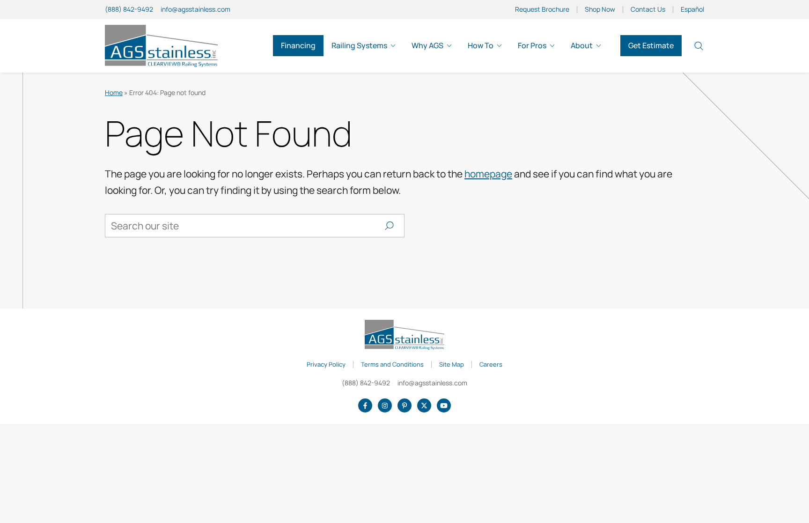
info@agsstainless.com (195, 9)
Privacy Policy (326, 364)
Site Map (451, 364)
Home (114, 92)
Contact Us (648, 10)
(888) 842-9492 (129, 9)
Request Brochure (542, 10)
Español (692, 10)
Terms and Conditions (392, 364)
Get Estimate (651, 45)
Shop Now (600, 10)
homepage (488, 173)
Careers (490, 364)
